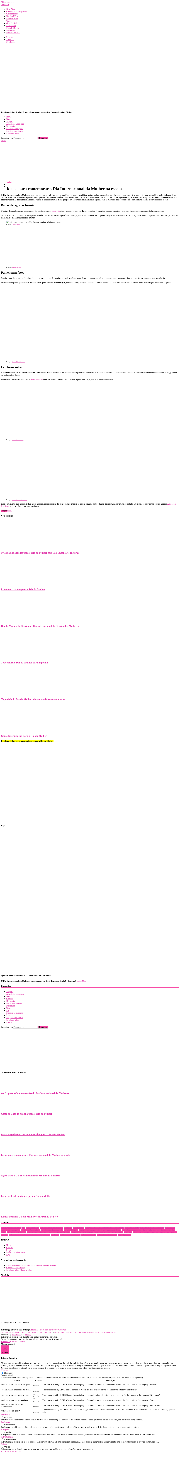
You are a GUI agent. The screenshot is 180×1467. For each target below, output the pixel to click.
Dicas (8, 1008)
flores (121, 1232)
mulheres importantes (88, 1235)
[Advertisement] (80, 63)
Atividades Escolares (15, 124)
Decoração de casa (14, 1003)
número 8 (113, 1235)
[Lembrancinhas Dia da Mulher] (24, 859)
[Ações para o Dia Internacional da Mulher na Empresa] (10, 1170)
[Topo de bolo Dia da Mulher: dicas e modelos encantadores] (24, 694)
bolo (23, 1228)
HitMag (28, 1334)
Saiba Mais (81, 981)
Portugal (121, 1235)
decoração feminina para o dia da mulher (55, 1232)
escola (9, 511)
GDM (8, 21)
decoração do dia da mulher (16, 1232)
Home (8, 117)
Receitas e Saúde (13, 33)
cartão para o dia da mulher (10, 1230)
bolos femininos (78, 1228)
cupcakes (44, 1230)
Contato (9, 1247)
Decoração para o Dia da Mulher (82, 1232)
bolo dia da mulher (32, 1228)
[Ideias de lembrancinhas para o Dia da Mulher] (10, 1191)
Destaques (10, 1006)
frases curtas (128, 1232)
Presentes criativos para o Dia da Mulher (23, 589)
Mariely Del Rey (13, 28)
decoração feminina (34, 1232)
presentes (127, 1235)
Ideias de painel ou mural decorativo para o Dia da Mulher (33, 1134)
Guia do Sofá (11, 23)
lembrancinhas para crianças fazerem (37, 1235)
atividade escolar (15, 1228)
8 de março (5, 1228)
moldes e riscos (65, 1235)
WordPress (16, 1334)
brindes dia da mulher (112, 1228)
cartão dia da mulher (132, 1228)
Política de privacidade (15, 1252)
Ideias (9, 182)
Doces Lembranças (17, 440)
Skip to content (7, 2)
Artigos (9, 121)
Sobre (8, 1250)
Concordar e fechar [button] (18, 1341)
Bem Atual (10, 9)
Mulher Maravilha (103, 1235)
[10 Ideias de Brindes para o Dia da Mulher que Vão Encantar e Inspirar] (24, 548)
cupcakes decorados (71, 1230)
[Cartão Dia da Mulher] (24, 902)
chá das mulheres (34, 1230)
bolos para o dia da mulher (94, 1228)
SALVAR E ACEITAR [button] (11, 1451)
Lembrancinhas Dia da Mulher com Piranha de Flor (29, 1216)
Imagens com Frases (14, 131)
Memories (10, 30)
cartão (122, 1228)
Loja (8, 1255)
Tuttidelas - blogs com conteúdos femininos (48, 1330)
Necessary (8, 1373)
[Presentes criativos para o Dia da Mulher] (24, 584)
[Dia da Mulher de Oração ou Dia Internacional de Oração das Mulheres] (24, 621)
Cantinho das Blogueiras (16, 11)
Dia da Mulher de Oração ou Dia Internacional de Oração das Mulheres (40, 626)
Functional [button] (5, 1415)
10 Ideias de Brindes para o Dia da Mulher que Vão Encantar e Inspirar (40, 552)
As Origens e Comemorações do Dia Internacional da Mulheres (35, 1093)
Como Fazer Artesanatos (19, 500)
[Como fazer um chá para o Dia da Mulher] (24, 731)
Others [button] (4, 1444)
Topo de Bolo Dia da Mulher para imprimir (24, 662)
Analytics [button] (5, 1429)
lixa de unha (55, 1235)
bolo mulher (68, 1228)
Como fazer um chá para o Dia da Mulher (24, 735)
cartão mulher (170, 1228)
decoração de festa (128, 1230)
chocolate (24, 1230)
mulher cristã (76, 1235)
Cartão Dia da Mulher (15, 1268)
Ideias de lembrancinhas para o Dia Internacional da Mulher (31, 1265)
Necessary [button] (5, 1370)
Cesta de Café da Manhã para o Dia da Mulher (26, 1113)
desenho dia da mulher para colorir (106, 1232)
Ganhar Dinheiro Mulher (63, 1332)
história (150, 1232)
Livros (9, 1022)
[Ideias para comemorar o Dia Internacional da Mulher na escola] (10, 1150)
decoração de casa (114, 1230)
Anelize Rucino (16, 267)
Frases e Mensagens (14, 128)
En (7, 1010)
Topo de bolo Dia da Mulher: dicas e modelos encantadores (33, 699)
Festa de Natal (12, 18)
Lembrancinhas (12, 133)
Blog (8, 119)
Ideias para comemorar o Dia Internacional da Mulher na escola (35, 1155)
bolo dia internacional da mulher (51, 1228)
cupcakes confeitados (55, 1230)
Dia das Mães (12, 16)
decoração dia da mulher (144, 1230)
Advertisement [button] (7, 1437)
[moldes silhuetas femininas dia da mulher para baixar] (24, 970)
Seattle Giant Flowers (18, 362)
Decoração (10, 126)
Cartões (9, 999)
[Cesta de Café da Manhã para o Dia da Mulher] (10, 1109)
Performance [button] (6, 1422)
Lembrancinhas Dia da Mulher (19, 1270)
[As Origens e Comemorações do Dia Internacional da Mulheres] (10, 1088)
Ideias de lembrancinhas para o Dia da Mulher (26, 1196)
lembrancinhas (37, 379)
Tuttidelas (5, 4)
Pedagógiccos (16, 224)
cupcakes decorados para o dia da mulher (93, 1230)
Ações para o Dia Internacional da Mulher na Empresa (30, 1175)
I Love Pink (11, 25)
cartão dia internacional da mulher (152, 1228)
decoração (56, 211)
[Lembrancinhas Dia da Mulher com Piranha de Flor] (10, 1212)
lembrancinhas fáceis (16, 1235)
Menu (3, 140)
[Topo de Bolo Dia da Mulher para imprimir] (24, 657)
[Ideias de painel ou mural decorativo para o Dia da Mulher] (10, 1129)
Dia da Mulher (36, 1332)
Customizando (12, 14)
